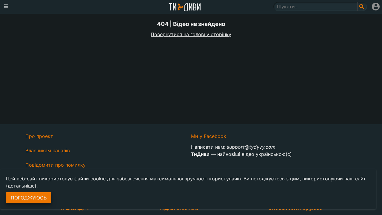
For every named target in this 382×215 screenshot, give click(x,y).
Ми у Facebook (208, 136)
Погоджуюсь (29, 198)
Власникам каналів (47, 150)
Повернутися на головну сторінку (191, 34)
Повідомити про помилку (55, 165)
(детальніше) (21, 186)
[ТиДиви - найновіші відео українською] (184, 7)
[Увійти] (376, 6)
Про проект (39, 136)
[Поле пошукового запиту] (362, 6)
